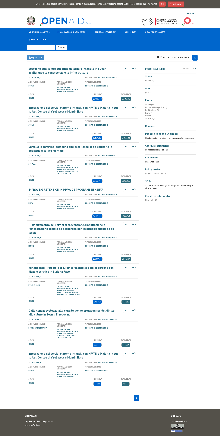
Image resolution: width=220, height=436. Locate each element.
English (190, 13)
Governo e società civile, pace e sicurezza (67, 172)
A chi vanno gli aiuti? (38, 32)
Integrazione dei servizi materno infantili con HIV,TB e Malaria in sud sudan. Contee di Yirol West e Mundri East (73, 109)
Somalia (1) (150, 118)
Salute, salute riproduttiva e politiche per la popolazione (68, 89)
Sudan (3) (149, 104)
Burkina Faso (34, 285)
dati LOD (129, 68)
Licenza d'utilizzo (33, 425)
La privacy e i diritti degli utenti (39, 421)
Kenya (30, 203)
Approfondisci (176, 4)
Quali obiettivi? (36, 39)
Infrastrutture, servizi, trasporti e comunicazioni (68, 293)
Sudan (31, 86)
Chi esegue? (130, 32)
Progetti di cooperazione (96, 86)
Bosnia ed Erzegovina (37, 328)
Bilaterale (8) (151, 200)
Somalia (31, 164)
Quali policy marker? (155, 32)
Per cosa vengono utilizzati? (71, 32)
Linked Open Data (178, 421)
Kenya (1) (149, 113)
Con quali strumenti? (105, 32)
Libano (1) (149, 115)
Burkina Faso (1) (152, 110)
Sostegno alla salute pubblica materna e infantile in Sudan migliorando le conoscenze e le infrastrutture (67, 70)
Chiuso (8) (149, 80)
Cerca (62, 47)
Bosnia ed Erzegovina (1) (156, 107)
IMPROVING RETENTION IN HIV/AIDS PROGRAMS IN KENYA (65, 190)
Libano (31, 246)
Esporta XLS (36, 57)
